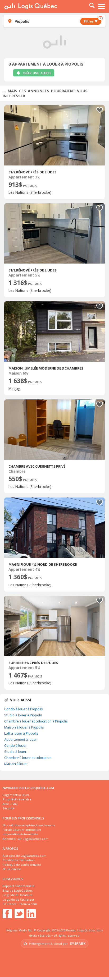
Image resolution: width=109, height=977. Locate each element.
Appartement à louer (20, 739)
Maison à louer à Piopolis (24, 727)
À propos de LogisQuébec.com (24, 856)
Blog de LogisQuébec (18, 890)
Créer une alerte (37, 73)
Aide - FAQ (10, 804)
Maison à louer (16, 763)
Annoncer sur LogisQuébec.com (25, 839)
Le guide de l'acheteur (18, 899)
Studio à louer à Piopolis (23, 715)
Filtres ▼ (92, 20)
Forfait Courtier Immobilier (22, 830)
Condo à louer (15, 745)
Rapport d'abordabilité (18, 886)
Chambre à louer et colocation (28, 757)
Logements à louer (16, 795)
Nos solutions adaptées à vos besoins (29, 825)
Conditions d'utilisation (19, 860)
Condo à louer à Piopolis (23, 709)
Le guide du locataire (18, 895)
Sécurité (9, 808)
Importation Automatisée (20, 834)
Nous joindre (12, 869)
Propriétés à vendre (17, 799)
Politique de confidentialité (22, 865)
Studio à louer (15, 751)
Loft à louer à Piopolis (21, 733)
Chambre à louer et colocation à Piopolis (36, 721)
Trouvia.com (28, 904)
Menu (101, 6)
